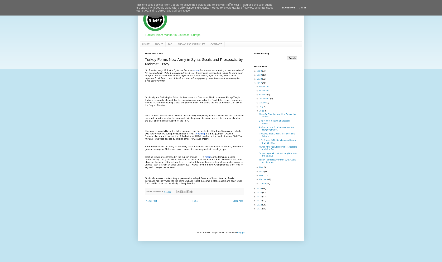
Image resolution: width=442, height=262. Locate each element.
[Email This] (178, 191)
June (262, 111)
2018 (259, 79)
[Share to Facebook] (188, 191)
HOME (146, 44)
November (264, 90)
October (263, 94)
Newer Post (151, 201)
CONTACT (216, 44)
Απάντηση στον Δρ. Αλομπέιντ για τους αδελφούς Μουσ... (277, 128)
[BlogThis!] (181, 191)
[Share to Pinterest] (191, 191)
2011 (259, 209)
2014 (259, 196)
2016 (259, 188)
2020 (259, 71)
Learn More (288, 8)
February (263, 179)
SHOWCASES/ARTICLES (191, 44)
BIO (170, 44)
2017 (259, 83)
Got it (302, 8)
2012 (259, 205)
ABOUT (159, 44)
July (261, 106)
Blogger (240, 232)
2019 (259, 75)
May (261, 167)
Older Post (238, 201)
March (262, 175)
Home (195, 201)
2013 (259, 200)
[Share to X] (184, 191)
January (263, 183)
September (264, 98)
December (264, 86)
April (261, 171)
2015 (259, 193)
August (262, 103)
